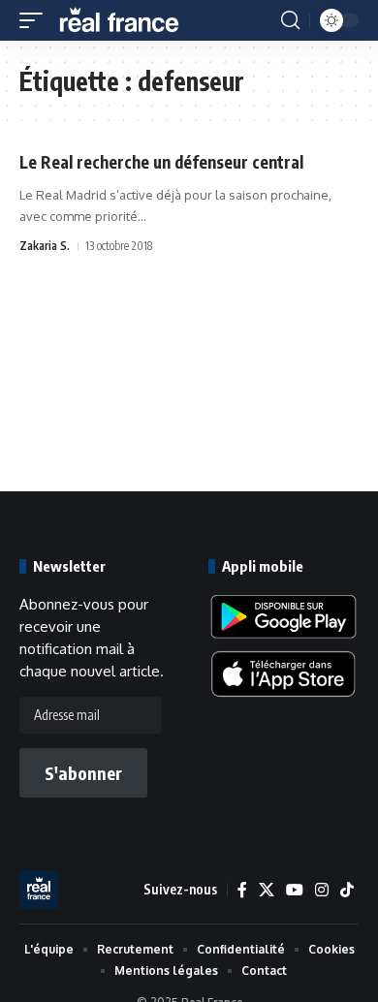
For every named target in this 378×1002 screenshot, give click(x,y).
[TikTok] (347, 890)
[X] (266, 890)
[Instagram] (321, 890)
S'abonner (83, 773)
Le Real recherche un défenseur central (161, 161)
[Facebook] (242, 890)
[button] (35, 20)
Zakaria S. (44, 245)
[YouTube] (294, 890)
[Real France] (128, 20)
